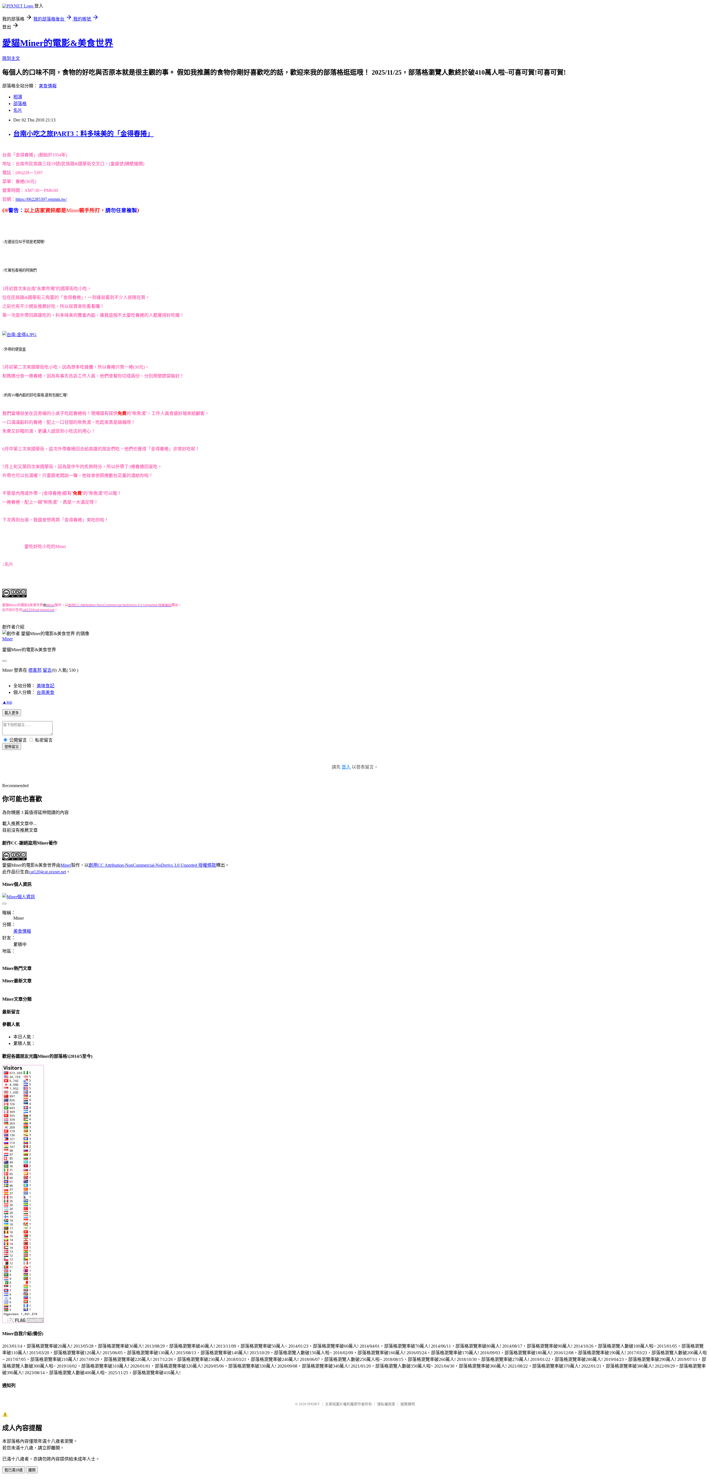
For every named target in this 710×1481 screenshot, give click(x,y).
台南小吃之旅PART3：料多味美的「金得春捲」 (83, 133)
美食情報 (48, 85)
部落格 (20, 103)
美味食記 (45, 685)
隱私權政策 (386, 1404)
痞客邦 (35, 670)
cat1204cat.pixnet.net (47, 871)
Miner (7, 638)
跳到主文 (11, 58)
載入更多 (11, 713)
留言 (47, 670)
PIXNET (313, 1404)
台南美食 (45, 692)
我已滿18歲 (13, 1470)
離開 (32, 1470)
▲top (7, 702)
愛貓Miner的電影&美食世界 (57, 43)
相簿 (17, 97)
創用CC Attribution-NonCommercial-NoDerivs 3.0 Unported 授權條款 (152, 865)
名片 (17, 110)
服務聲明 (407, 1404)
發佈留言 (11, 747)
